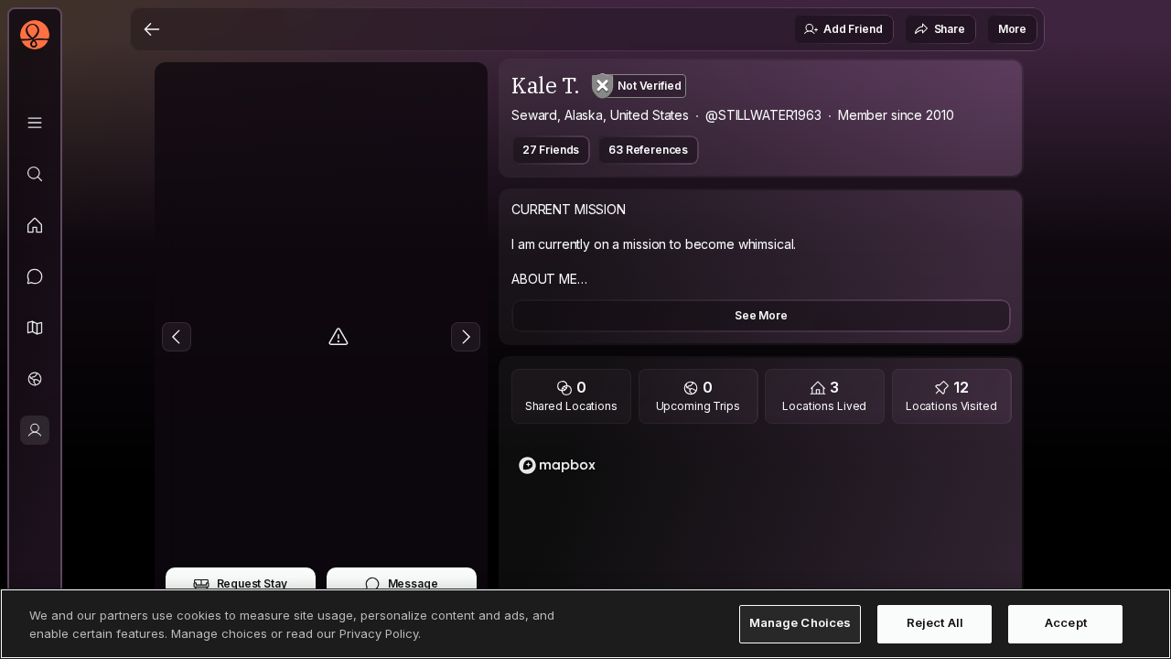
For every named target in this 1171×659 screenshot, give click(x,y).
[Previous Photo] (176, 336)
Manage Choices (800, 623)
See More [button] (761, 315)
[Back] (152, 29)
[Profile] (34, 430)
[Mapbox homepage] (557, 465)
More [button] (1012, 29)
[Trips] (34, 379)
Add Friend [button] (852, 29)
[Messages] (34, 276)
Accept (1066, 623)
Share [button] (949, 29)
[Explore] (34, 174)
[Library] (34, 122)
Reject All (935, 623)
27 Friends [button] (550, 150)
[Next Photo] (465, 336)
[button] (34, 327)
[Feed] (34, 225)
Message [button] (413, 583)
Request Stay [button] (252, 583)
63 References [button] (648, 150)
